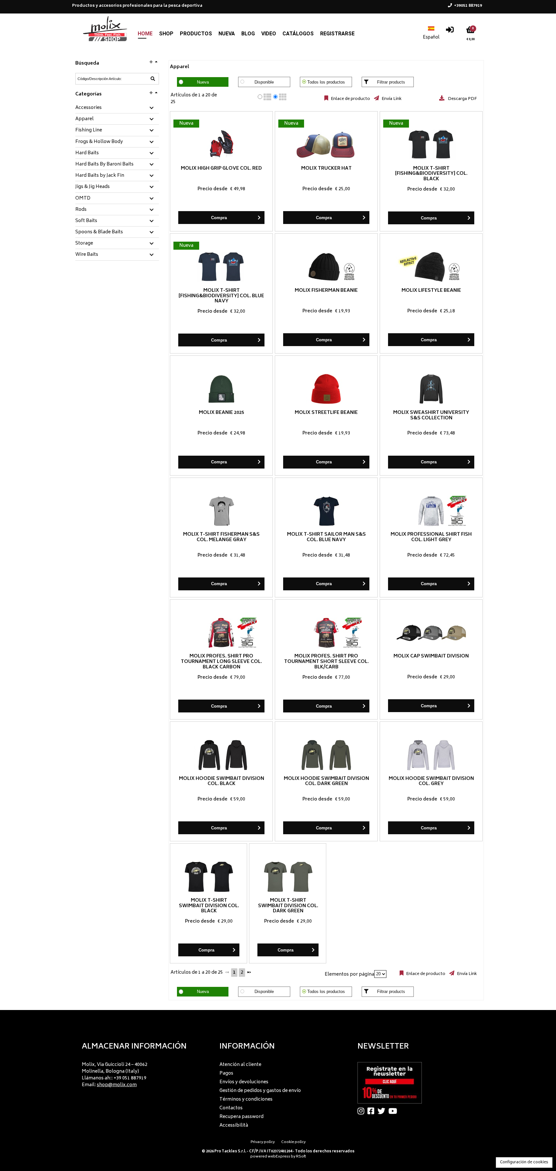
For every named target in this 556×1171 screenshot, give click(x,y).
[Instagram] (362, 1111)
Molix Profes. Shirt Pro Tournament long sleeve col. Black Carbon (221, 661)
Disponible (264, 82)
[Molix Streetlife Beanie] (326, 389)
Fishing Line (88, 130)
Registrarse (337, 34)
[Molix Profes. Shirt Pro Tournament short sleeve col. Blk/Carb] (326, 633)
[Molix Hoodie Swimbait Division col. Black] (221, 755)
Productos (196, 34)
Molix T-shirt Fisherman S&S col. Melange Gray (221, 537)
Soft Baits (86, 221)
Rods (81, 210)
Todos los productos (326, 82)
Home (145, 34)
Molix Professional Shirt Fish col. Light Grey (431, 537)
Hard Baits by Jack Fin (99, 176)
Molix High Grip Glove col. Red (221, 169)
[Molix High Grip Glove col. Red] (221, 145)
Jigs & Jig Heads (92, 187)
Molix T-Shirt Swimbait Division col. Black (209, 906)
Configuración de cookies (524, 1162)
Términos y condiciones (246, 1099)
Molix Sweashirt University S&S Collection (431, 415)
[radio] (260, 96)
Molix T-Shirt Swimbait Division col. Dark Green (288, 906)
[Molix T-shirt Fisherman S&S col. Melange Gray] (221, 511)
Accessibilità (233, 1126)
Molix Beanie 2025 (221, 413)
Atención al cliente (240, 1065)
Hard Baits (87, 153)
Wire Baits (86, 255)
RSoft (301, 1157)
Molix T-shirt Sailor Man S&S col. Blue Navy (326, 537)
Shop (166, 34)
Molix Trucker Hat (326, 169)
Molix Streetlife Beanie (326, 413)
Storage (84, 243)
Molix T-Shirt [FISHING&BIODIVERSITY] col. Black (431, 174)
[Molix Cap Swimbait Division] (431, 633)
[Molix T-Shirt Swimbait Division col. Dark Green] (288, 877)
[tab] (117, 108)
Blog (248, 34)
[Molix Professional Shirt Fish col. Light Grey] (431, 511)
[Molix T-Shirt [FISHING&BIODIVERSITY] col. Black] (431, 145)
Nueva (226, 34)
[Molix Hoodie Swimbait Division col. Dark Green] (326, 755)
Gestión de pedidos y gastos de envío (260, 1091)
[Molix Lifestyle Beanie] (431, 267)
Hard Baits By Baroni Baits (104, 164)
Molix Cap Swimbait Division (431, 656)
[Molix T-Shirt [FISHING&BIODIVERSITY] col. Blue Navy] (221, 267)
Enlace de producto (350, 99)
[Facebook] (372, 1111)
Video (268, 34)
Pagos (226, 1073)
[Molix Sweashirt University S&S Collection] (431, 389)
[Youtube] (394, 1111)
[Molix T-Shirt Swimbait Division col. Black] (209, 877)
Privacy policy (263, 1142)
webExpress (279, 1157)
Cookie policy (293, 1142)
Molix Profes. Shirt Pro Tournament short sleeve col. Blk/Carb (326, 661)
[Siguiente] (249, 972)
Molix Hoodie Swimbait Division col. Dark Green (326, 781)
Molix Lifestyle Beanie (431, 291)
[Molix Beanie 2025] (221, 389)
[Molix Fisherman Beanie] (326, 267)
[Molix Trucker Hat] (326, 145)
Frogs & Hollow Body (99, 142)
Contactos (231, 1108)
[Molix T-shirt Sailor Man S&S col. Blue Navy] (326, 511)
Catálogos (298, 34)
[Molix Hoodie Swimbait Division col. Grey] (431, 755)
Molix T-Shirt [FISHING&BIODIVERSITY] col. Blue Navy (221, 296)
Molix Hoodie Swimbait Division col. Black (221, 781)
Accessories (88, 108)
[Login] (450, 31)
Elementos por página (349, 974)
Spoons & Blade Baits (99, 232)
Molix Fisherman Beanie (326, 291)
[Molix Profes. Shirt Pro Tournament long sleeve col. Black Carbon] (221, 633)
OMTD (82, 198)
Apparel (84, 119)
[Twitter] (382, 1111)
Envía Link (391, 99)
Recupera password (241, 1117)
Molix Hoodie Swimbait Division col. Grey (431, 781)
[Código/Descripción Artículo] (153, 79)
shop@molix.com (117, 1085)
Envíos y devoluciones (243, 1082)
